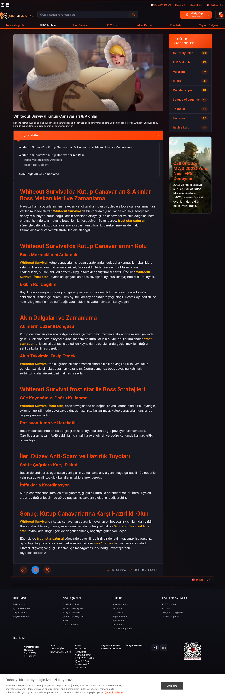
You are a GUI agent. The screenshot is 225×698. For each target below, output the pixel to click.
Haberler (179, 118)
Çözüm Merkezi (21, 608)
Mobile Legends (170, 616)
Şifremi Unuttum (120, 604)
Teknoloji (179, 109)
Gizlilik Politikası (71, 604)
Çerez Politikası (71, 624)
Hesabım (117, 608)
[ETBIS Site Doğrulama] (192, 651)
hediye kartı (181, 127)
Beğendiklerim (119, 616)
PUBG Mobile (182, 62)
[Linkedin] (163, 647)
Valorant (179, 71)
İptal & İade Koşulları (73, 616)
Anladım (172, 685)
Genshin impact (184, 90)
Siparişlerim (118, 620)
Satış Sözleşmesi (72, 612)
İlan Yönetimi (119, 624)
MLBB (177, 81)
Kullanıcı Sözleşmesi (73, 608)
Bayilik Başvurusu (22, 616)
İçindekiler (31, 135)
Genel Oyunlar (183, 53)
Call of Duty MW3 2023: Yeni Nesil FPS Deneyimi (190, 171)
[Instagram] (155, 647)
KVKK (66, 620)
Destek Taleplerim (122, 628)
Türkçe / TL (217, 5)
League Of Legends (172, 612)
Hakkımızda (19, 604)
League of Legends (186, 99)
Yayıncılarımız (20, 612)
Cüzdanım (117, 612)
